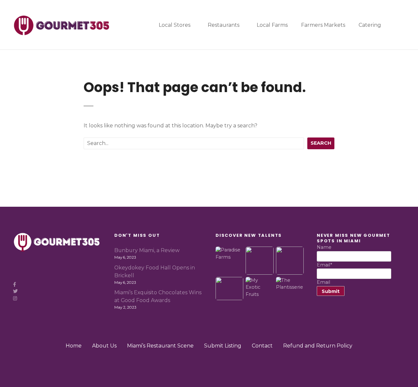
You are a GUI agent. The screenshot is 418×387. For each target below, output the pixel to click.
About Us (104, 346)
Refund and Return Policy (317, 346)
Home (74, 346)
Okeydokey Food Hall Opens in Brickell (154, 272)
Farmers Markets (323, 25)
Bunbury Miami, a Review (147, 250)
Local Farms (272, 25)
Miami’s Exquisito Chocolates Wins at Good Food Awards (157, 296)
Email (324, 265)
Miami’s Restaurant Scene (160, 346)
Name (324, 247)
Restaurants (223, 25)
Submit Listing (222, 346)
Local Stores (174, 25)
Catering (370, 25)
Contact (262, 346)
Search (321, 143)
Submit (331, 291)
